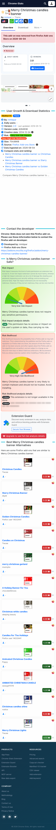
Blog (3, 799)
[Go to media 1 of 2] (26, 105)
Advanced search (37, 758)
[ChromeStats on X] (15, 816)
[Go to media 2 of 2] (29, 105)
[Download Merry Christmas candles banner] (41, 63)
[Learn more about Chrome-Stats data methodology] (37, 144)
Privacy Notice (8, 811)
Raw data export (8, 778)
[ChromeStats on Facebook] (9, 816)
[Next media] (51, 89)
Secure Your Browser (21, 429)
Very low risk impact (21, 135)
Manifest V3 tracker (38, 766)
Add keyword (35, 778)
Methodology (7, 795)
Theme (17, 17)
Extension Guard (8, 763)
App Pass (5, 755)
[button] (3, 3)
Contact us (6, 803)
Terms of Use (7, 807)
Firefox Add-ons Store (24, 144)
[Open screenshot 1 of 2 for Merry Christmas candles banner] (27, 88)
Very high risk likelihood (14, 138)
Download (23, 27)
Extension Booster (9, 766)
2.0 (14, 126)
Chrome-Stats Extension (12, 758)
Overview (8, 27)
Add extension (35, 774)
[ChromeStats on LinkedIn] (4, 816)
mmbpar (7, 17)
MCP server (6, 774)
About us (5, 791)
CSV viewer (34, 770)
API (3, 770)
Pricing (32, 755)
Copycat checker (37, 763)
